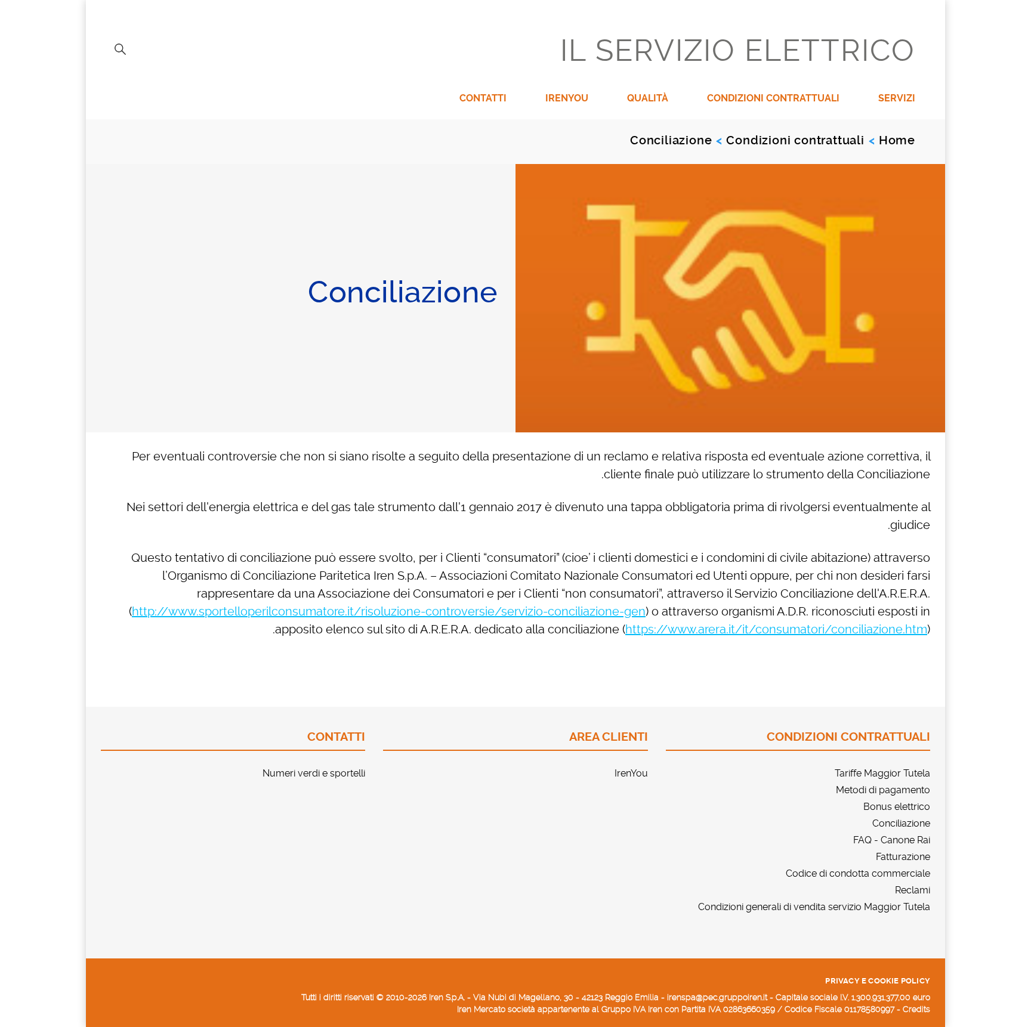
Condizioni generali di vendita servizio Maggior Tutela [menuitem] (814, 906)
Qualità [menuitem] (647, 98)
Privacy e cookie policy (877, 980)
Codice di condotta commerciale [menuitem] (858, 873)
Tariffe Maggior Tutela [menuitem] (882, 773)
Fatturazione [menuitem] (903, 856)
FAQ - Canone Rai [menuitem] (891, 840)
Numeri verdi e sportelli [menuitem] (314, 773)
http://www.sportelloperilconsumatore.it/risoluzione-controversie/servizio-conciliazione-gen (389, 611)
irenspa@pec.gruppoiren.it (717, 997)
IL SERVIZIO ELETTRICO (737, 51)
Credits (916, 1009)
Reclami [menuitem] (912, 890)
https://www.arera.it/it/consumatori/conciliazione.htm (776, 629)
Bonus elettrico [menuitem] (896, 806)
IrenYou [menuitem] (566, 98)
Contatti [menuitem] (483, 98)
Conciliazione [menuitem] (901, 823)
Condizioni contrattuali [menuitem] (773, 98)
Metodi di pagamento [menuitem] (883, 790)
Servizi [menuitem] (896, 98)
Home (897, 140)
